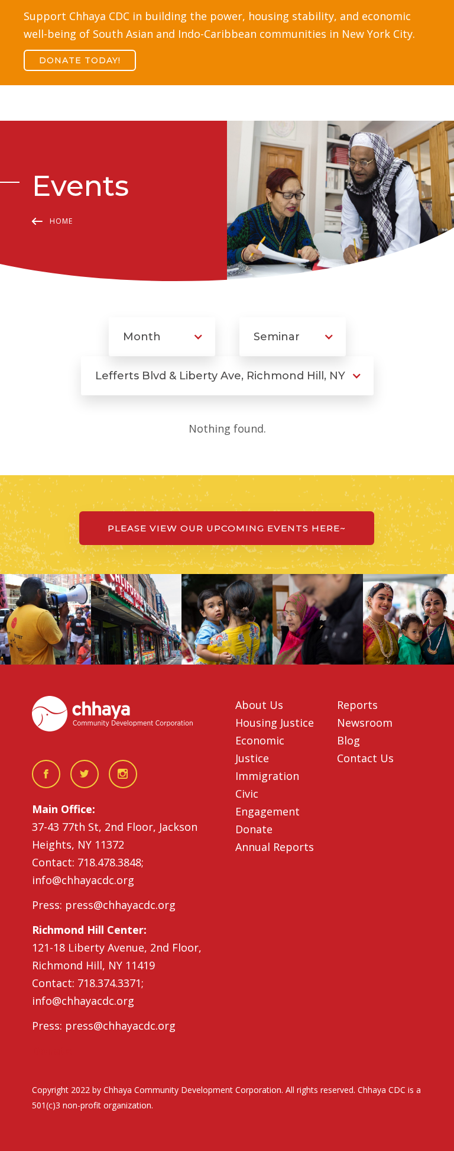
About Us (259, 705)
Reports (357, 705)
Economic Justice (259, 749)
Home (61, 221)
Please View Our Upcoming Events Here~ (227, 528)
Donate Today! (80, 60)
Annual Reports (274, 847)
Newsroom (365, 722)
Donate (254, 829)
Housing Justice (274, 722)
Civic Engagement (267, 802)
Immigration (267, 776)
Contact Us (365, 758)
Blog (348, 740)
